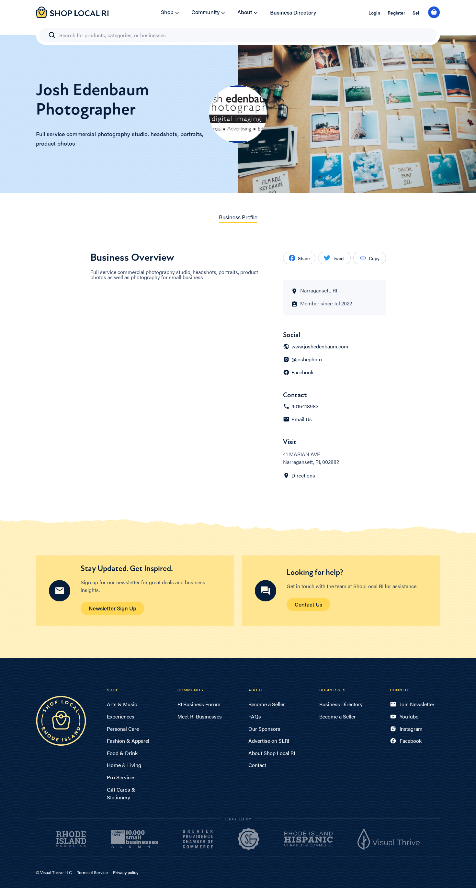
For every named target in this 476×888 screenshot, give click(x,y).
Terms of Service (92, 872)
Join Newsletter (417, 704)
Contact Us (308, 604)
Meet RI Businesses (199, 716)
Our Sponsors (264, 728)
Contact (257, 765)
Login (374, 12)
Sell (417, 12)
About (244, 12)
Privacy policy (125, 872)
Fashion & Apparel (128, 740)
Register (396, 12)
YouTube (409, 716)
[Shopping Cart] (434, 12)
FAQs (254, 716)
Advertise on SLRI (268, 740)
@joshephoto (306, 359)
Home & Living (124, 765)
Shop (167, 12)
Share (304, 258)
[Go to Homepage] (72, 16)
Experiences (120, 716)
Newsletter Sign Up (112, 608)
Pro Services (121, 777)
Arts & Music (122, 704)
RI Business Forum (199, 704)
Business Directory (293, 12)
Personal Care (123, 728)
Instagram (411, 728)
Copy (374, 258)
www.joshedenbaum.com (319, 346)
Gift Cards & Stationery (121, 793)
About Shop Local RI (271, 753)
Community (205, 12)
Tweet (339, 258)
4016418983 (305, 406)
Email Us (301, 419)
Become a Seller (266, 704)
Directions (303, 475)
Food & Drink (122, 753)
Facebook (302, 372)
